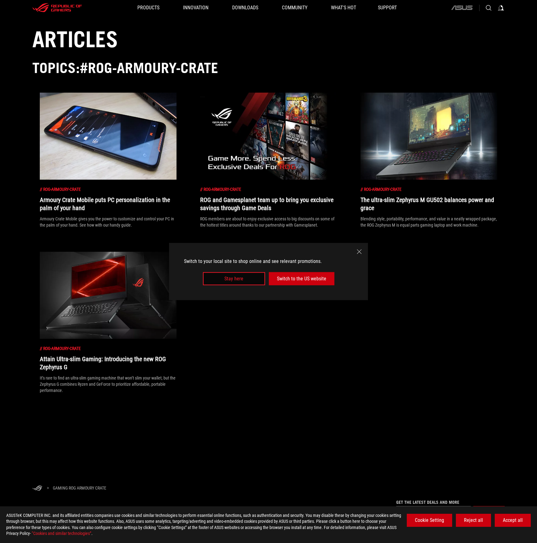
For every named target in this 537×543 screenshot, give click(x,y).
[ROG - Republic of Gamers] (57, 7)
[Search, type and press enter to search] (488, 8)
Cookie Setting (429, 520)
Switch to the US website (301, 279)
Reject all (473, 520)
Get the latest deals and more (427, 502)
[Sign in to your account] (501, 8)
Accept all (513, 520)
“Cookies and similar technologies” (61, 533)
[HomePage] (37, 488)
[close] (359, 251)
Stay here (233, 279)
